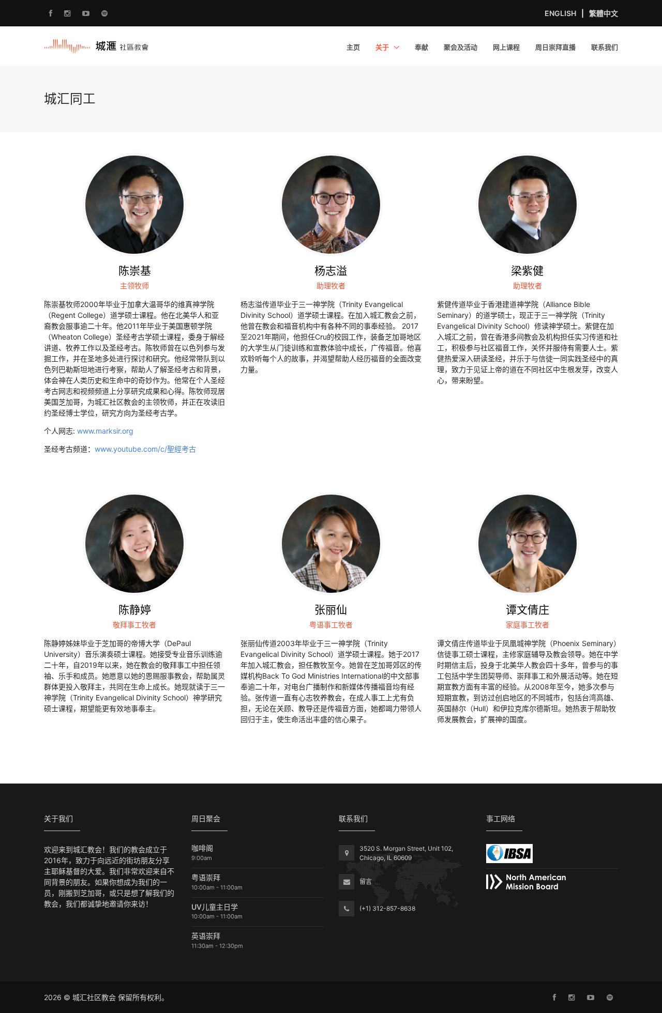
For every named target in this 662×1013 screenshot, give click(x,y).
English (560, 13)
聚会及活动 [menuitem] (460, 47)
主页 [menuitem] (353, 47)
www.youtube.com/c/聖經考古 (145, 448)
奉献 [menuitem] (421, 47)
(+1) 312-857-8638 (387, 908)
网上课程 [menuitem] (506, 47)
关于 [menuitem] (382, 47)
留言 (365, 881)
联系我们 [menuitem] (604, 47)
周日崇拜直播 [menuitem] (555, 47)
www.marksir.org (105, 430)
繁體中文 (603, 13)
